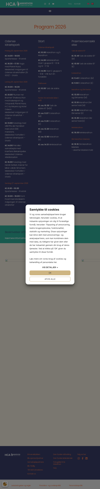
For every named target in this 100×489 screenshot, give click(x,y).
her (55, 262)
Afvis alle (50, 279)
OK (50, 273)
